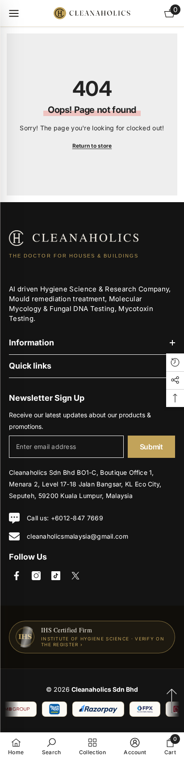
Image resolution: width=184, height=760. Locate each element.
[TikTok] (55, 575)
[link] (51, 746)
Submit (151, 446)
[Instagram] (36, 575)
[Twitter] (75, 575)
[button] (175, 362)
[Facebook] (16, 575)
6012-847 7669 (79, 518)
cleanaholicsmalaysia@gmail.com (77, 536)
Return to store (92, 145)
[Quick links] (13, 13)
